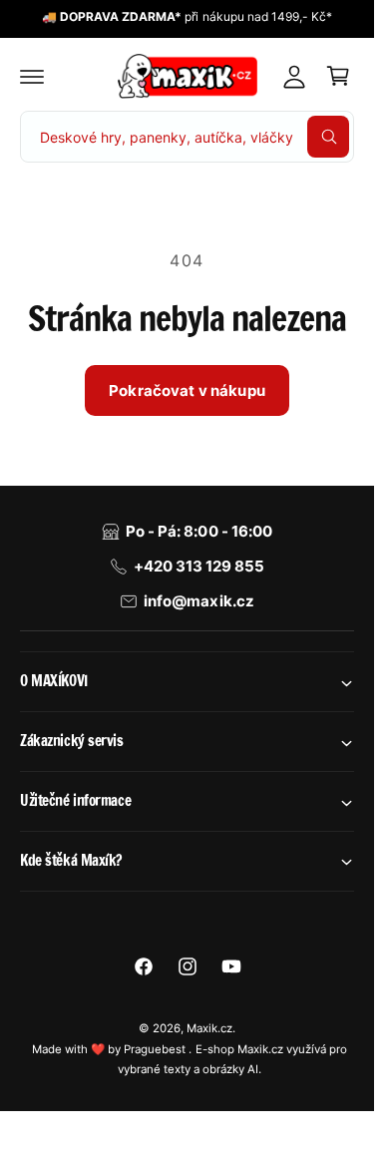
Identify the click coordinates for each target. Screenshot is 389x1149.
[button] (32, 76)
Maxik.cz (209, 1028)
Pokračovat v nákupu (187, 390)
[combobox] (187, 137)
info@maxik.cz (198, 600)
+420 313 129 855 (199, 566)
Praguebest (156, 1049)
